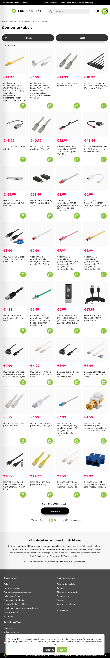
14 (47, 520)
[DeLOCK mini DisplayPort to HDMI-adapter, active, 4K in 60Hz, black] (95, 124)
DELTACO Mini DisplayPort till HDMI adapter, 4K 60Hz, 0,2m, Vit (95, 204)
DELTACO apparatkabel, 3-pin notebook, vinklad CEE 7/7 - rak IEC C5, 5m (14, 374)
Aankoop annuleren (66, 604)
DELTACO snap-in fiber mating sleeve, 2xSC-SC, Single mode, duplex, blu (95, 484)
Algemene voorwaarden (68, 592)
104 (66, 520)
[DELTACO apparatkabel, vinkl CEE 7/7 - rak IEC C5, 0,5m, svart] (68, 349)
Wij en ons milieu (11, 632)
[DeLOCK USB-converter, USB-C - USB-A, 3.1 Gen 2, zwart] (41, 178)
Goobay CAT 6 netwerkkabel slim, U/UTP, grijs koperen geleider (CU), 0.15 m (39, 260)
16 (55, 520)
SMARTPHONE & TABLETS (14, 600)
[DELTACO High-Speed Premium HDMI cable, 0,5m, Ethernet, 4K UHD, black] (14, 459)
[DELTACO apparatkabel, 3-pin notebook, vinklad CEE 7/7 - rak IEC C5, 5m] (14, 349)
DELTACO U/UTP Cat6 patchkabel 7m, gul (40, 483)
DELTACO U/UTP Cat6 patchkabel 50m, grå (40, 148)
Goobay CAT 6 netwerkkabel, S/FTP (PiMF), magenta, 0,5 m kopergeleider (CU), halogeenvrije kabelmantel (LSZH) (67, 263)
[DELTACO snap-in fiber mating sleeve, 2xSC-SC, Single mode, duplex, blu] (95, 459)
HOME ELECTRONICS (12, 588)
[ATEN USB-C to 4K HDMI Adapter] (14, 124)
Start (3, 21)
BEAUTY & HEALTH (11, 612)
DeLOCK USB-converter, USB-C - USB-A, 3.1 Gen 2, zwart (41, 203)
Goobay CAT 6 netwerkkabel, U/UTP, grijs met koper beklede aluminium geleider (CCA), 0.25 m (67, 205)
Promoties (8, 616)
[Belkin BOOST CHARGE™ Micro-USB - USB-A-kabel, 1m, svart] (95, 293)
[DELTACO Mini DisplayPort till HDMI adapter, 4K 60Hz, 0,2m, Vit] (95, 178)
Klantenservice (20, 3)
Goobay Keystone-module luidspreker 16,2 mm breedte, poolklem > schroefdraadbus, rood (95, 427)
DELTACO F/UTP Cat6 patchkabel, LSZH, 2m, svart (13, 318)
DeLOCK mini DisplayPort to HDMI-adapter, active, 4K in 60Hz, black (95, 149)
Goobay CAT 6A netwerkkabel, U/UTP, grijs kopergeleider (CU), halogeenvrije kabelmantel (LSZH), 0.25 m (68, 429)
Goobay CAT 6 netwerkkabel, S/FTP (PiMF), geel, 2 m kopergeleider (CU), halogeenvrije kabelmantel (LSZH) (93, 263)
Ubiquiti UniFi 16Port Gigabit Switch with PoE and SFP (13, 203)
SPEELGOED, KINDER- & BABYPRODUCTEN (21, 608)
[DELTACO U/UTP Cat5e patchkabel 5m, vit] (14, 401)
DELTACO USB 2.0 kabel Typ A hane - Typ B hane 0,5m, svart (14, 259)
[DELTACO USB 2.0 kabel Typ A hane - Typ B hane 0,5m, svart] (14, 234)
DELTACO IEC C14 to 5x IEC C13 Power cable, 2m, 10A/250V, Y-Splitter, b (95, 85)
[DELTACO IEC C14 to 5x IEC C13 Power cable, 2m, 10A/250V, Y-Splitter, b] (95, 61)
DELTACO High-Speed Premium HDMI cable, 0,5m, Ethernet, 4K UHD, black (14, 486)
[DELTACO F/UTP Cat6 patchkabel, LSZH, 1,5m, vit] (41, 401)
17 (59, 520)
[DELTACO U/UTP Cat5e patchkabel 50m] (68, 61)
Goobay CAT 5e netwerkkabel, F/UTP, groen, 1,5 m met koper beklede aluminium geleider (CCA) (40, 320)
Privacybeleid (63, 596)
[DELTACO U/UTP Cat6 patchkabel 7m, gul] (41, 459)
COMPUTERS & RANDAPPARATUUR (21, 21)
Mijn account (7, 3)
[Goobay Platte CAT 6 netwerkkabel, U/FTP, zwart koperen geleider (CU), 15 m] (68, 124)
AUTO (6, 584)
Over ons (8, 628)
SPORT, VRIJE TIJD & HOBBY (15, 604)
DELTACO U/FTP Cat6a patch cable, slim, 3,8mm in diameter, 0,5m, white (68, 484)
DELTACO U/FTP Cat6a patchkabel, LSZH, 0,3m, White (41, 374)
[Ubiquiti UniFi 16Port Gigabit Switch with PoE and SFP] (14, 178)
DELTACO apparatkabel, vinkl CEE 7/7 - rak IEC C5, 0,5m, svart (68, 374)
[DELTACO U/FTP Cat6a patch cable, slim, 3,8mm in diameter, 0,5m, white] (68, 459)
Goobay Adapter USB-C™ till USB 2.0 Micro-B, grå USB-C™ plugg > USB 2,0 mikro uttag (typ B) (68, 319)
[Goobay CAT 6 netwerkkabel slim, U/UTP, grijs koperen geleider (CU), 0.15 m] (41, 234)
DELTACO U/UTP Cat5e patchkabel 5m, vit (13, 424)
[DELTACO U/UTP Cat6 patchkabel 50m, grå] (41, 124)
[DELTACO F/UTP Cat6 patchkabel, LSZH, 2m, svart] (14, 293)
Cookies (60, 600)
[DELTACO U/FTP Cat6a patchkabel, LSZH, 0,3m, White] (41, 349)
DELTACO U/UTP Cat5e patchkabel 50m (67, 84)
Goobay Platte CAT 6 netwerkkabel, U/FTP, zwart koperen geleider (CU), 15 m (67, 150)
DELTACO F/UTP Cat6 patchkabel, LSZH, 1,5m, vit (41, 425)
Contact (60, 588)
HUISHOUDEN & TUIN (12, 596)
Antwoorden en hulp (66, 584)
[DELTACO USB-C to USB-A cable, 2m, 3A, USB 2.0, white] (95, 349)
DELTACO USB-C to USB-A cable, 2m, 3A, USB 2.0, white (95, 374)
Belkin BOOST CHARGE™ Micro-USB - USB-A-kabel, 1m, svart (95, 318)
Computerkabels (42, 21)
